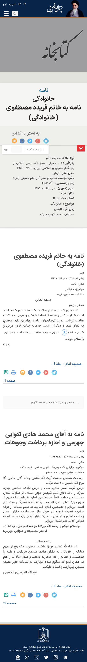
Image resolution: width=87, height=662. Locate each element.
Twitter (30, 141)
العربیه (12, 4)
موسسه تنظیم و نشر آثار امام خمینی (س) (45, 651)
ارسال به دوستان (14, 141)
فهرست (81, 148)
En (19, 4)
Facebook (22, 141)
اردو (5, 4)
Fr (24, 4)
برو (6, 149)
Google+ (38, 141)
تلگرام (46, 141)
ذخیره (7, 372)
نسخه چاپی (14, 372)
